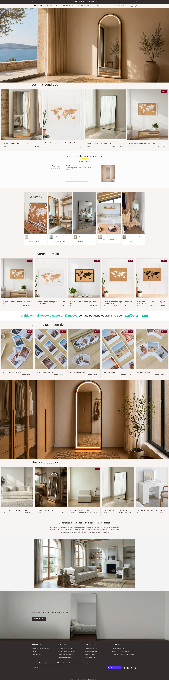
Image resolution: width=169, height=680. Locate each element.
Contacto (34, 651)
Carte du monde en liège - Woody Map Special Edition (62, 144)
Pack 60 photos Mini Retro (80, 372)
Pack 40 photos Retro (145, 372)
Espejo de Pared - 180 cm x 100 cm (100, 143)
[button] (50, 6)
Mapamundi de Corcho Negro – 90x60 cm (84, 302)
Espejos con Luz (90, 657)
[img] (84, 159)
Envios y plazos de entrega (66, 651)
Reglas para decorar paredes (121, 651)
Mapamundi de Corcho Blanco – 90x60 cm (144, 143)
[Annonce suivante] (137, 2)
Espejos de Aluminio (91, 651)
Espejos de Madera (91, 648)
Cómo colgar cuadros (118, 648)
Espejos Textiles (90, 654)
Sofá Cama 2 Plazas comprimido (15, 510)
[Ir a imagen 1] (83, 456)
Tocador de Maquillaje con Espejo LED (151, 510)
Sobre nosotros (36, 654)
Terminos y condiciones (65, 654)
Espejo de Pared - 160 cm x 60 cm (15, 143)
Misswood (75, 679)
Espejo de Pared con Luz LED (47, 510)
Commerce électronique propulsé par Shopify (89, 679)
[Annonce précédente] (32, 2)
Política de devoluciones (65, 648)
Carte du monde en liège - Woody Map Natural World (118, 302)
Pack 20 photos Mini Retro (12, 372)
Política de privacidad (64, 657)
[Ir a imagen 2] (85, 456)
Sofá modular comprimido (79, 510)
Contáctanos (38, 619)
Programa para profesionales (40, 648)
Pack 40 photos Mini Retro (46, 372)
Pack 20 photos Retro (112, 372)
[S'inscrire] (61, 668)
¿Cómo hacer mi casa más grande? (123, 654)
